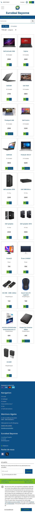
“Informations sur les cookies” (13, 502)
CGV (3, 406)
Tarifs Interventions (7, 409)
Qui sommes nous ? (7, 404)
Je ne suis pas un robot (10, 474)
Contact (22, 2)
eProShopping (5, 482)
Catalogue (5, 399)
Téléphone (5, 446)
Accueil (4, 396)
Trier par (4, 30)
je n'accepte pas (8, 509)
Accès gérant (29, 482)
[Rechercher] (33, 21)
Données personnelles (7, 428)
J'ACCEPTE (26, 509)
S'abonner (28, 471)
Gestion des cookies (6, 425)
